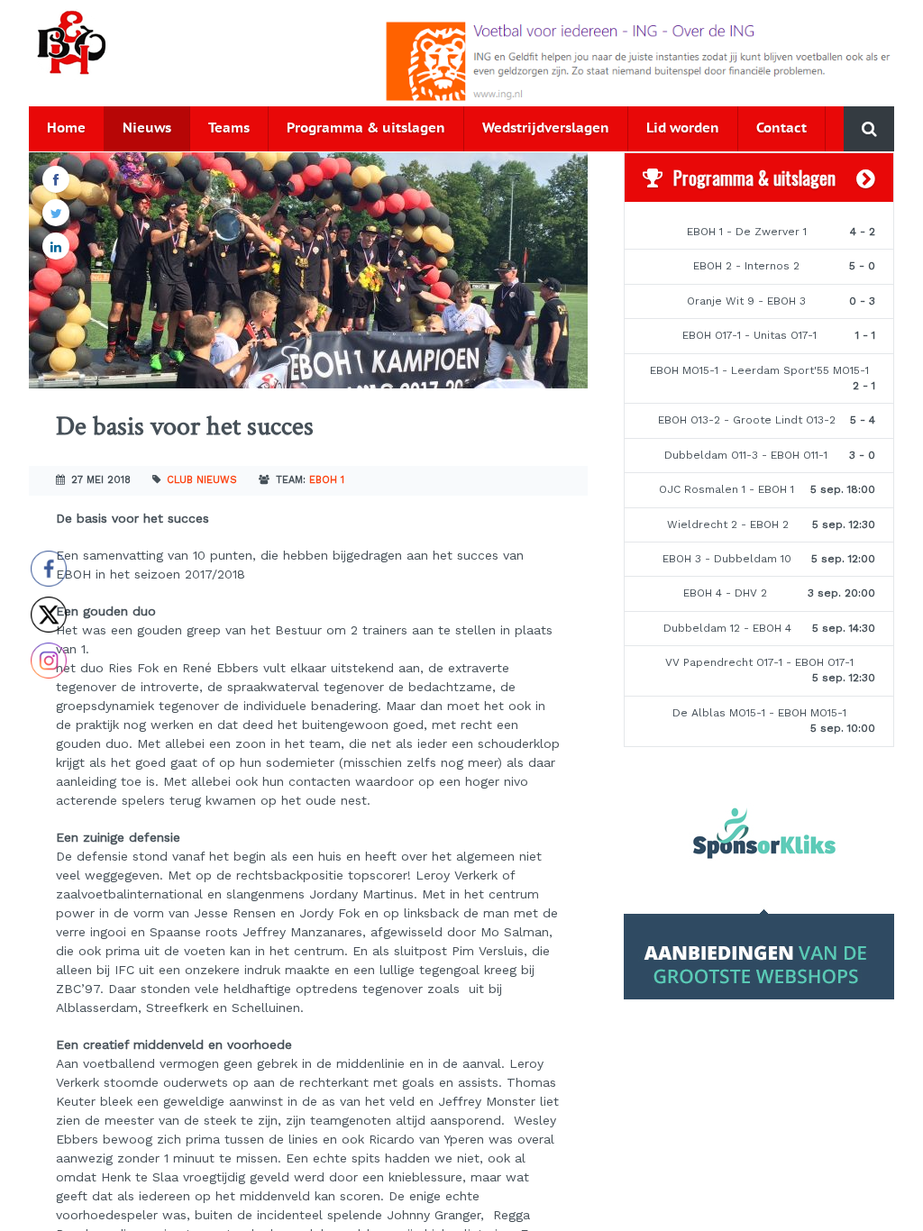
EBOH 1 (326, 480)
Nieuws (147, 128)
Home (66, 128)
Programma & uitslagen (366, 128)
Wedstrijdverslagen (545, 128)
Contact (781, 128)
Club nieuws (202, 480)
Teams (229, 128)
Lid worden (682, 128)
